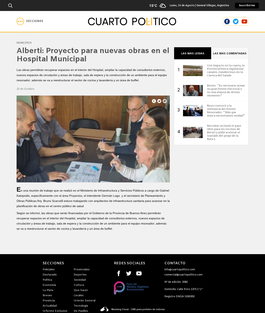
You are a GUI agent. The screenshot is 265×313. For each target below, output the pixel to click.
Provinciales (82, 269)
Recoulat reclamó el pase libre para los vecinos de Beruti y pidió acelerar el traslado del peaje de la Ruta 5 (224, 132)
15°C (153, 6)
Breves (47, 295)
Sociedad (80, 280)
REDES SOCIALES (129, 263)
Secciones (34, 21)
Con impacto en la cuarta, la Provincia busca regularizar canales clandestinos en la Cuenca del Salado (226, 70)
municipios (24, 43)
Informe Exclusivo (55, 311)
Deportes (80, 275)
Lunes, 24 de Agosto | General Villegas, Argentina (190, 6)
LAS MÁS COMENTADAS (230, 53)
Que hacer (81, 290)
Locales (79, 295)
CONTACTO (175, 263)
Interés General (84, 300)
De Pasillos (81, 311)
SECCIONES (53, 263)
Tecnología (81, 306)
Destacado (50, 275)
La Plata (48, 290)
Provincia (49, 300)
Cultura (79, 285)
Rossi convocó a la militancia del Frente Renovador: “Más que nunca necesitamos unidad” (226, 110)
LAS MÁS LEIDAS (192, 53)
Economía (49, 285)
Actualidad (50, 306)
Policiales (49, 269)
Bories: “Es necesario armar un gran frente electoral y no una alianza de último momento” (226, 90)
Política (47, 280)
